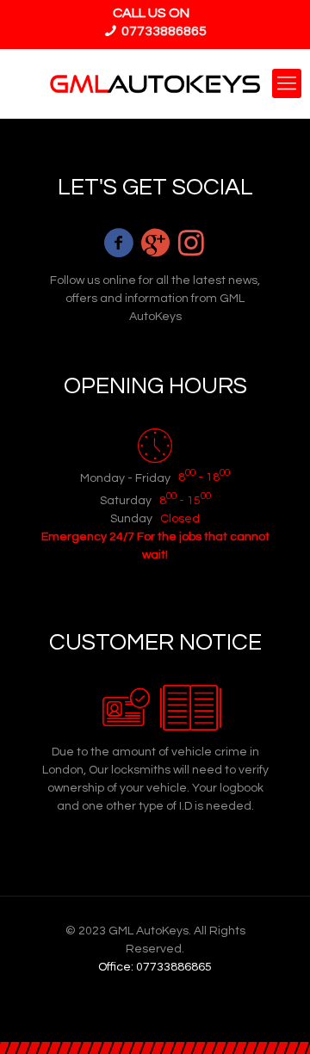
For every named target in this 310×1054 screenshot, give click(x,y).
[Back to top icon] (275, 1019)
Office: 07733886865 (155, 967)
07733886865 (163, 31)
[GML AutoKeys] (155, 83)
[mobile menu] (286, 83)
